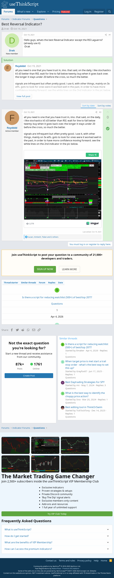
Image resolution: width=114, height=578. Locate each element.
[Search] (109, 11)
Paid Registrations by (57, 568)
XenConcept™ (61, 571)
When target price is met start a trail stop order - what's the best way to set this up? (87, 365)
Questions (57, 303)
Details (93, 571)
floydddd (20, 66)
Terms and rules (67, 560)
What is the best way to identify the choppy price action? (85, 394)
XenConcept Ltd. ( (83, 571)
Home (104, 560)
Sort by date (88, 105)
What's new (23, 11)
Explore (41, 11)
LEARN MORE (69, 269)
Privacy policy (84, 560)
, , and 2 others (43, 237)
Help (96, 560)
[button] (33, 11)
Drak (6, 28)
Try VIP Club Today (57, 513)
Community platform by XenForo (57, 566)
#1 (110, 34)
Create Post (29, 375)
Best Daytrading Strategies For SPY (84, 382)
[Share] (106, 35)
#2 (100, 112)
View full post (23, 96)
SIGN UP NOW (45, 269)
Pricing (56, 11)
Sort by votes (104, 105)
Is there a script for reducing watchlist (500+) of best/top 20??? (57, 297)
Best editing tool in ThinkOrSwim (83, 407)
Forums (8, 11)
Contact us (51, 560)
